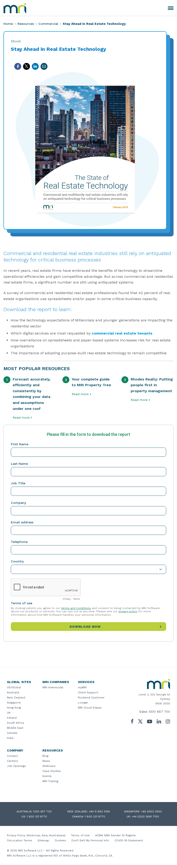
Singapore (14, 702)
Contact (12, 755)
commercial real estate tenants (122, 333)
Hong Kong (14, 707)
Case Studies (51, 771)
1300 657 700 (159, 711)
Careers (12, 761)
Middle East (15, 727)
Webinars (49, 766)
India (10, 738)
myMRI (82, 687)
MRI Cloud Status (90, 707)
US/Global (14, 687)
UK (9, 712)
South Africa (15, 722)
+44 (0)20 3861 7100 (145, 816)
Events (47, 776)
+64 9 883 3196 (99, 811)
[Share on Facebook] (17, 66)
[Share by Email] (44, 66)
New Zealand (16, 697)
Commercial (48, 24)
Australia (13, 692)
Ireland (12, 717)
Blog (45, 755)
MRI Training (50, 781)
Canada (12, 733)
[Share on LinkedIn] (35, 66)
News (46, 761)
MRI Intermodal (52, 687)
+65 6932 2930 (151, 811)
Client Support (88, 692)
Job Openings (16, 766)
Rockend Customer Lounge (91, 700)
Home (8, 24)
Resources (26, 24)
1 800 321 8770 (37, 816)
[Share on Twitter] (26, 66)
